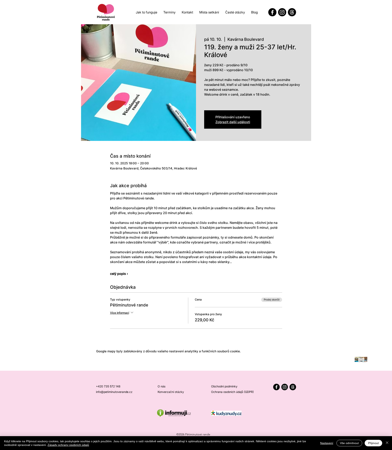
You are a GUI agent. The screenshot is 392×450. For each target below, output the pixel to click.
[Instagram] (282, 12)
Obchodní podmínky (224, 386)
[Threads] (292, 12)
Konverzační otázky (171, 392)
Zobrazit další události (232, 122)
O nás (161, 386)
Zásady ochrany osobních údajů (68, 445)
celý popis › (119, 274)
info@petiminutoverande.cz (114, 392)
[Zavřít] (387, 443)
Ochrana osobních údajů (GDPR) (232, 392)
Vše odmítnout (349, 443)
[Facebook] (272, 12)
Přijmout (373, 443)
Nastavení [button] (326, 443)
